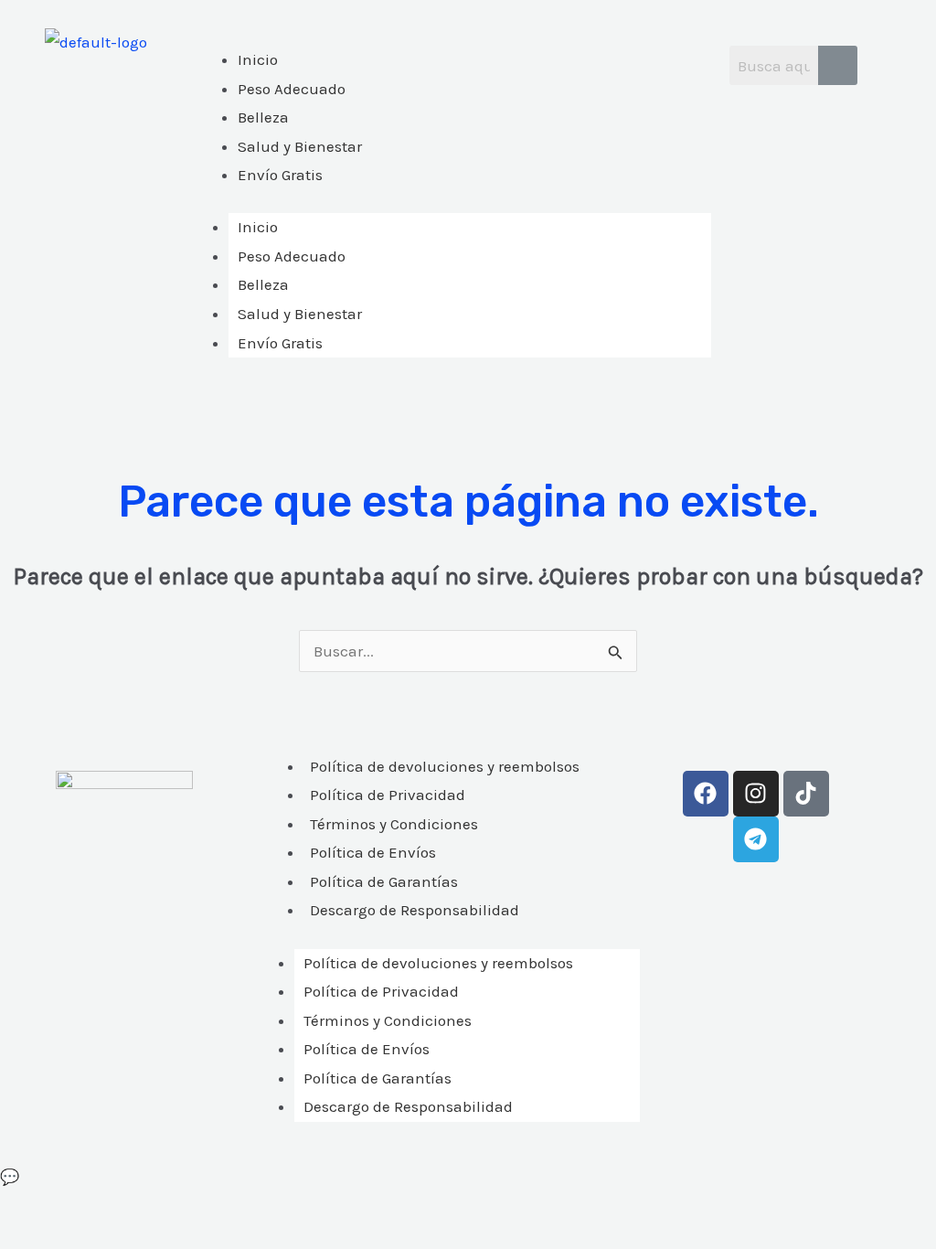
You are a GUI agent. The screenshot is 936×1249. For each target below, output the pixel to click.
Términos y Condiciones (394, 824)
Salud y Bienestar (300, 313)
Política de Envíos (373, 852)
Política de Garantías (384, 881)
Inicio (258, 227)
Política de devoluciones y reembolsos (445, 766)
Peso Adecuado (292, 256)
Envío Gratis (280, 343)
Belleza (263, 284)
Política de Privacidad (387, 794)
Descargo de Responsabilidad (414, 910)
